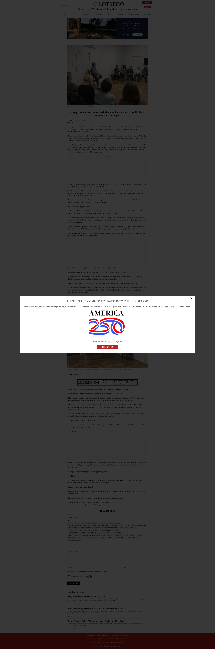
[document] (107, 324)
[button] (191, 298)
